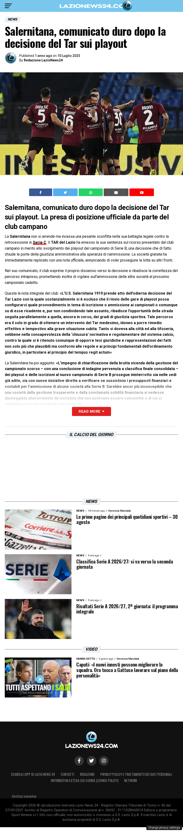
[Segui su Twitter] (91, 761)
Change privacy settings (164, 827)
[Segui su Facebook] (79, 761)
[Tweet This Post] (66, 192)
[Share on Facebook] (41, 192)
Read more (89, 411)
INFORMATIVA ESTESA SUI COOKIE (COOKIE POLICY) (84, 780)
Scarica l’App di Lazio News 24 (33, 774)
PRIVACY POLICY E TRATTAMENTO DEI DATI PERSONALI (136, 774)
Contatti (67, 774)
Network (130, 780)
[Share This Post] (91, 192)
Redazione (87, 774)
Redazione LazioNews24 (43, 60)
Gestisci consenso (24, 796)
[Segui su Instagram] (104, 761)
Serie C (39, 242)
